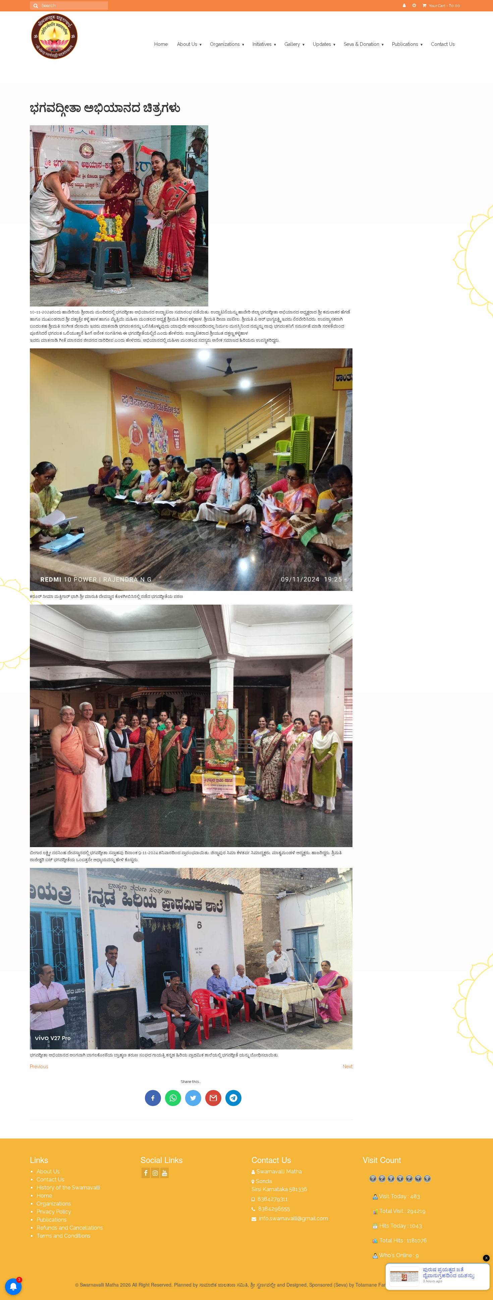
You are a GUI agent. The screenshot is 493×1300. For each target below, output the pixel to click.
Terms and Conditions (64, 1236)
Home (44, 1195)
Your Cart (444, 5)
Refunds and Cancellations (70, 1228)
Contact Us (50, 1179)
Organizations (54, 1204)
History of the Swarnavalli (68, 1187)
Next (347, 1066)
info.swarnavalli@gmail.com (293, 1218)
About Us (48, 1171)
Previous (39, 1066)
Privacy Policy (54, 1212)
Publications (52, 1220)
